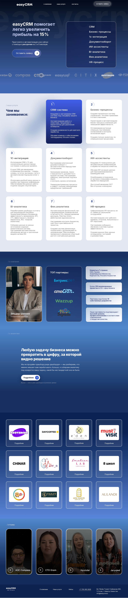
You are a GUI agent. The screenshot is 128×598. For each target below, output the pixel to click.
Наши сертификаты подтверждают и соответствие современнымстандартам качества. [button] (104, 315)
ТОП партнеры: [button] (59, 272)
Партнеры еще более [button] (100, 300)
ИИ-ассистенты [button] (98, 46)
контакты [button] (75, 4)
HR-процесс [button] (96, 62)
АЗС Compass (22, 570)
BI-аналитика (97, 51)
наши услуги (61, 4)
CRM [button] (91, 26)
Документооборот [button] (100, 41)
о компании (48, 4)
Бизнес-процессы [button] (100, 31)
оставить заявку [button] (102, 4)
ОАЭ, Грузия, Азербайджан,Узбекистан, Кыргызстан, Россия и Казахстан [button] (103, 273)
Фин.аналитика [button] (98, 56)
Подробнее (29, 378)
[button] (99, 27)
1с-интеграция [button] (98, 36)
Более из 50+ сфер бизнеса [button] (102, 287)
